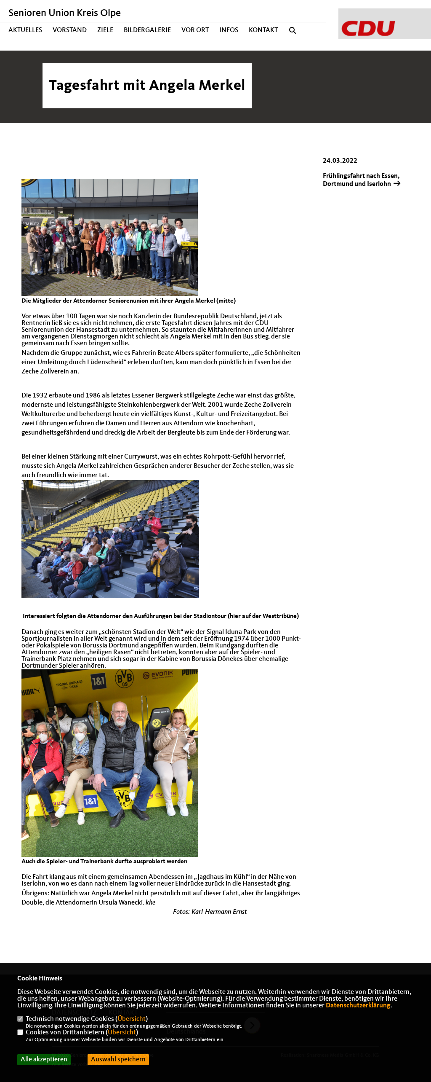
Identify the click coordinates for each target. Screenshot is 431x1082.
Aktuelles (25, 30)
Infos (228, 30)
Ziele (105, 30)
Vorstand (70, 30)
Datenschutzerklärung (358, 1005)
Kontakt (263, 30)
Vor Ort (195, 30)
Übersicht (131, 1019)
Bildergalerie (147, 30)
